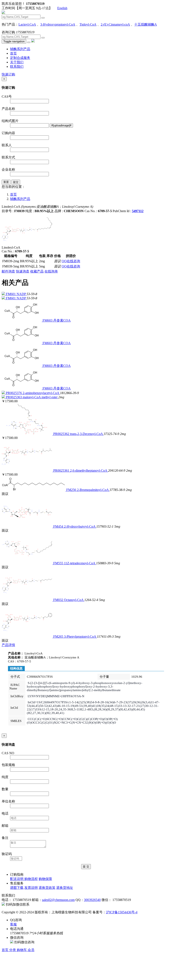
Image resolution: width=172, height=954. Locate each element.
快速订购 (8, 74)
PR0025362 (61, 434)
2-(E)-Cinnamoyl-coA (115, 24)
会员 (31, 950)
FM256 (71, 490)
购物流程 (31, 879)
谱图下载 (16, 887)
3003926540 (92, 900)
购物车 (22, 950)
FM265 (58, 636)
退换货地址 (64, 887)
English (62, 8)
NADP (22, 294)
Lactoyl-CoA (27, 24)
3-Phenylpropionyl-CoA (80, 636)
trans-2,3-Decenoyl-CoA (87, 434)
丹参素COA (62, 320)
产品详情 (8, 645)
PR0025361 (61, 470)
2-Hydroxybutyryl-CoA (80, 526)
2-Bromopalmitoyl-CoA (93, 490)
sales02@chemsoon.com (58, 900)
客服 (13, 924)
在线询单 (51, 271)
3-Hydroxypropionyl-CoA (57, 24)
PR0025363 (14, 397)
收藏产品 (37, 271)
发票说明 (31, 887)
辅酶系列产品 (20, 49)
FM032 (58, 600)
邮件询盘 (8, 271)
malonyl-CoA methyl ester (40, 397)
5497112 (137, 211)
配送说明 (17, 879)
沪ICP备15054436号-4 (121, 912)
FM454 (58, 526)
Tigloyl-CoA (87, 24)
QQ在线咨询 (71, 261)
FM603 (48, 320)
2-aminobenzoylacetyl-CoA (41, 393)
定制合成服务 (20, 58)
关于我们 (16, 62)
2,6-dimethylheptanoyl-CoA (89, 470)
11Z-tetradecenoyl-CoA (80, 563)
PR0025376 (14, 393)
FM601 (11, 294)
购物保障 (45, 879)
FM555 (58, 563)
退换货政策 (47, 887)
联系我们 (16, 66)
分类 (13, 950)
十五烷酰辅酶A (145, 24)
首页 (13, 53)
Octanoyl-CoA (74, 600)
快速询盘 (22, 271)
